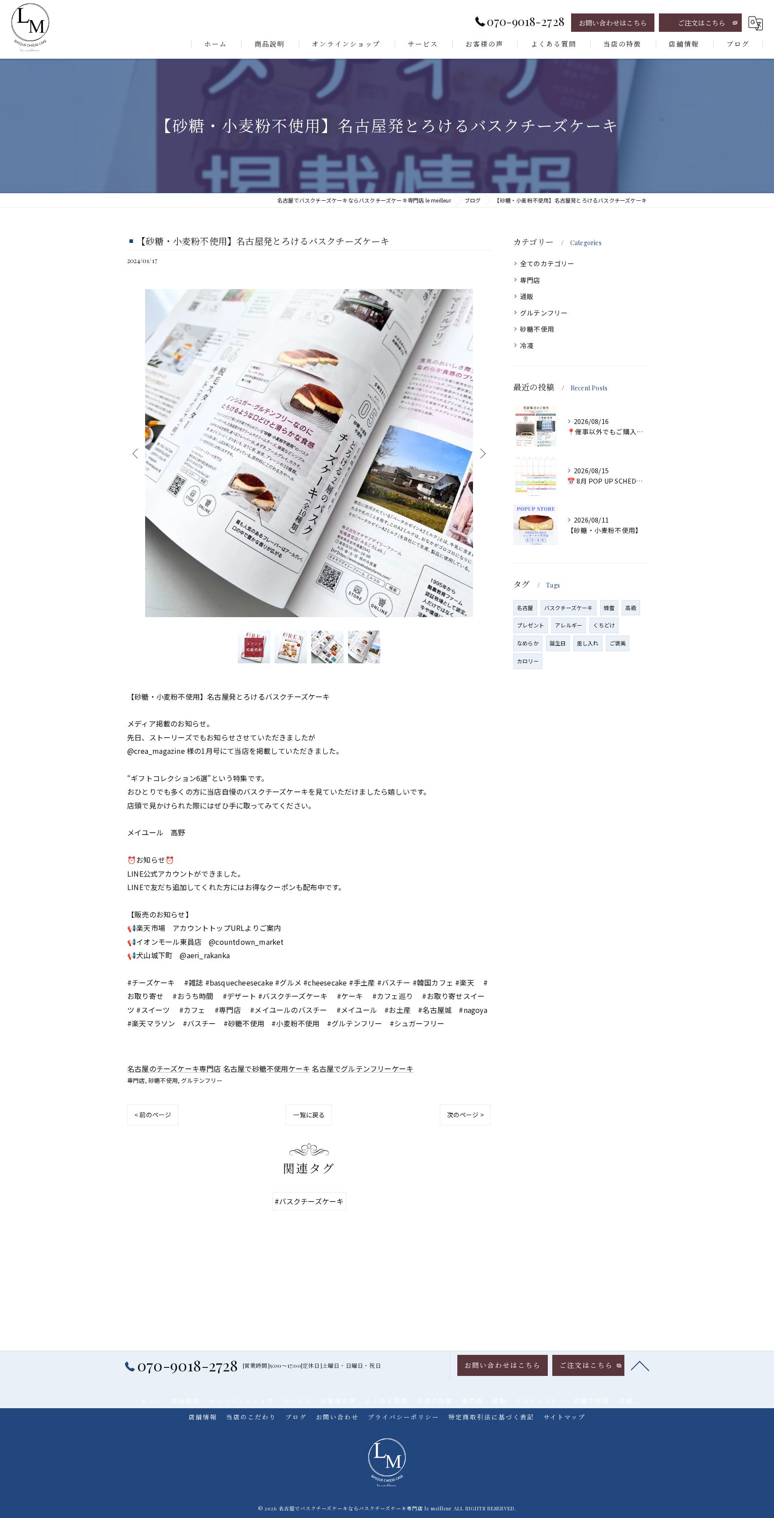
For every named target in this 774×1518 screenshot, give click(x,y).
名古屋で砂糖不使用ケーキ (266, 1068)
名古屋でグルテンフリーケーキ (362, 1068)
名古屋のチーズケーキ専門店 (174, 1068)
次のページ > (465, 1114)
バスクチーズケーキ (568, 607)
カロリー (528, 661)
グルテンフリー (201, 1080)
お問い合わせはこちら (613, 22)
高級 (630, 607)
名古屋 (525, 607)
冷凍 (526, 345)
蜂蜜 (609, 607)
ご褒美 (618, 643)
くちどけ (604, 625)
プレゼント (530, 625)
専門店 (136, 1080)
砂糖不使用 (163, 1080)
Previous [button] (136, 453)
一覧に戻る (309, 1114)
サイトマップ (564, 1417)
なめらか (528, 643)
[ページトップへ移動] (640, 1365)
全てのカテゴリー (547, 263)
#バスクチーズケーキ (309, 1201)
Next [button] (482, 453)
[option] (309, 453)
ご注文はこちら (701, 22)
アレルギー (568, 625)
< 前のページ (152, 1114)
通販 (526, 296)
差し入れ (588, 643)
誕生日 (558, 643)
